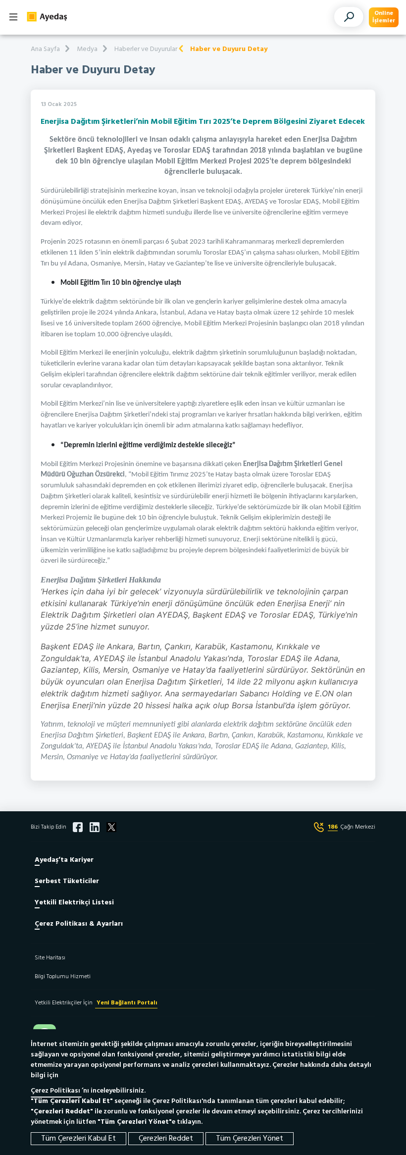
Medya (87, 49)
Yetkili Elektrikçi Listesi (74, 902)
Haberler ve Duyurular (145, 49)
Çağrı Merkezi (351, 827)
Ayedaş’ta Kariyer (64, 860)
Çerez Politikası (56, 1091)
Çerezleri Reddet (166, 1138)
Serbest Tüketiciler (67, 881)
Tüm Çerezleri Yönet (249, 1138)
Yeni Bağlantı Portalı (126, 1003)
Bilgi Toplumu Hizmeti (63, 977)
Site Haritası (50, 958)
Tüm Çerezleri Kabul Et (78, 1138)
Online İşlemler (383, 17)
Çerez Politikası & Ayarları (79, 924)
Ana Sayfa (45, 49)
